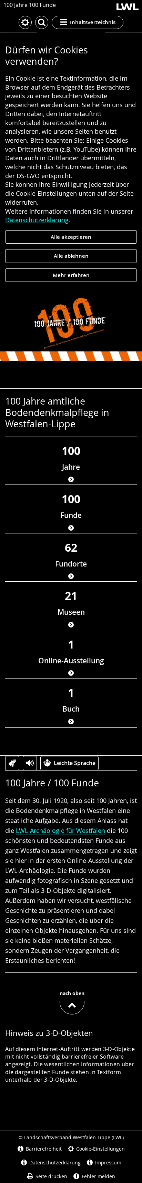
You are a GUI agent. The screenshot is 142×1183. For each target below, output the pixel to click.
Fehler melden (98, 1176)
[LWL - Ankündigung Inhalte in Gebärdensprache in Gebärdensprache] (12, 763)
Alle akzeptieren (71, 237)
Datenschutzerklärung (37, 220)
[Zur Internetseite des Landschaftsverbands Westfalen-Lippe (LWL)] (127, 7)
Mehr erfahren (71, 275)
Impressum (108, 1162)
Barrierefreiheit (44, 1148)
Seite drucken (51, 1176)
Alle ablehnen (71, 255)
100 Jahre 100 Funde (29, 5)
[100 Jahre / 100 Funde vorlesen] (30, 763)
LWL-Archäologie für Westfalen (60, 830)
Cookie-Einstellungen (100, 1148)
